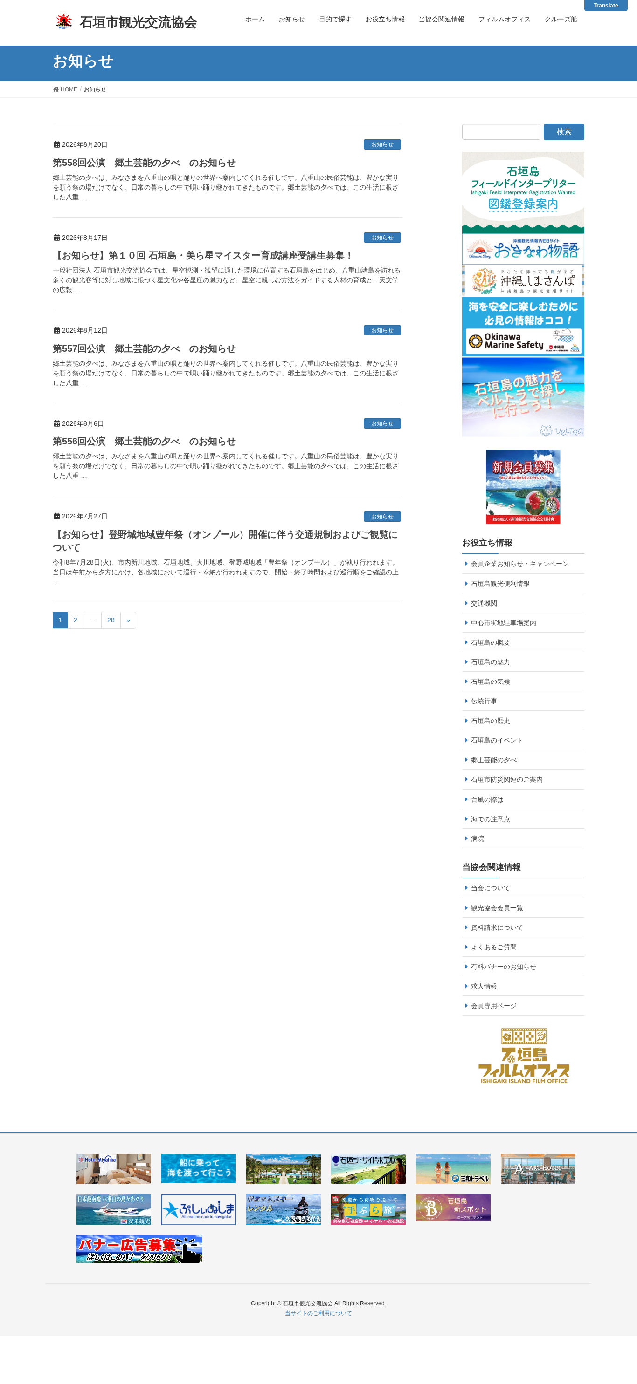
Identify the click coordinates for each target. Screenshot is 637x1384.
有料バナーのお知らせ (503, 966)
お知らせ (382, 144)
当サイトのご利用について (318, 1313)
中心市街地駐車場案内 (503, 623)
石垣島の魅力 (490, 662)
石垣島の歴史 (490, 720)
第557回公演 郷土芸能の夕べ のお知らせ (144, 348)
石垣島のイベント (497, 740)
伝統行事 (484, 701)
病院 (477, 838)
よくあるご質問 (494, 947)
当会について (490, 888)
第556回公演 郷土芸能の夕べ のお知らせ (144, 441)
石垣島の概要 (490, 642)
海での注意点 (490, 819)
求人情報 (484, 986)
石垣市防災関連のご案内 (507, 779)
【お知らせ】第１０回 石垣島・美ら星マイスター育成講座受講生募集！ (203, 255)
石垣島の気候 (490, 681)
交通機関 (484, 603)
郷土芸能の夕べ (494, 760)
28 (111, 620)
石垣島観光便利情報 (500, 583)
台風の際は (487, 799)
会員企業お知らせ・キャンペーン (520, 563)
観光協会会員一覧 (497, 908)
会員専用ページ (494, 1005)
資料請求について (497, 927)
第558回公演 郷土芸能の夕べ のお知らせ (144, 162)
